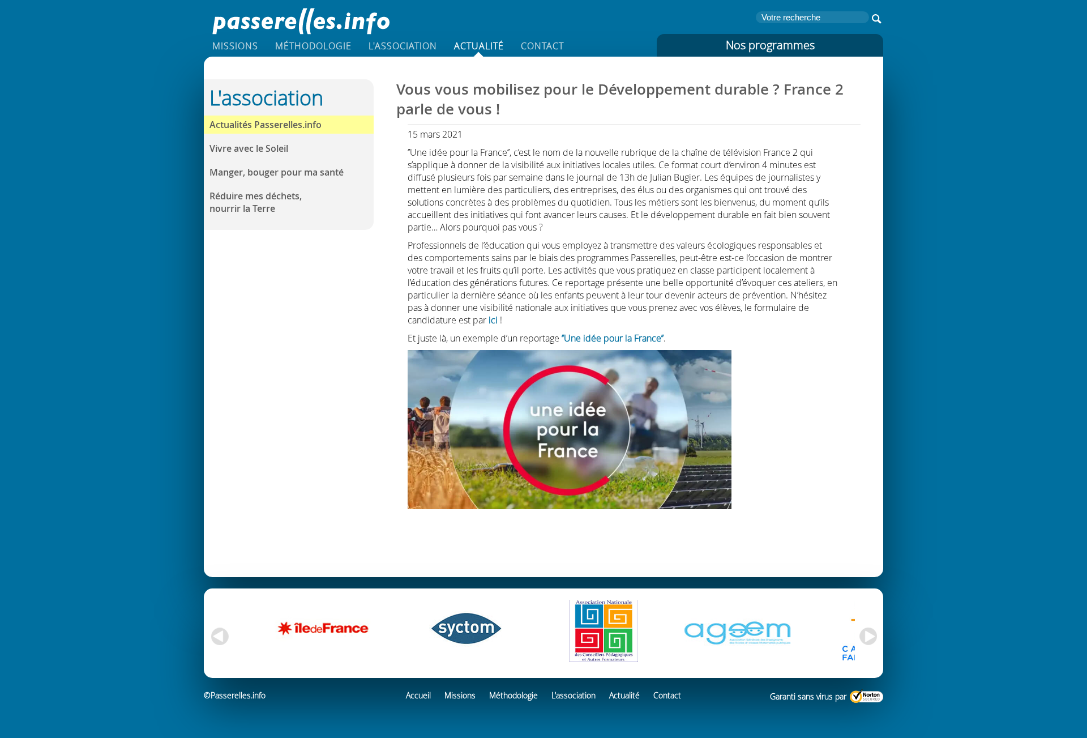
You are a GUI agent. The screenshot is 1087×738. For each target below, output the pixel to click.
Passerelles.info (300, 20)
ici (493, 320)
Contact (542, 46)
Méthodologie (313, 46)
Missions (235, 46)
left (218, 636)
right (869, 636)
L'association (403, 46)
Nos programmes (770, 45)
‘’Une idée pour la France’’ (613, 338)
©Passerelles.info (235, 695)
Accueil (418, 695)
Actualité (479, 46)
